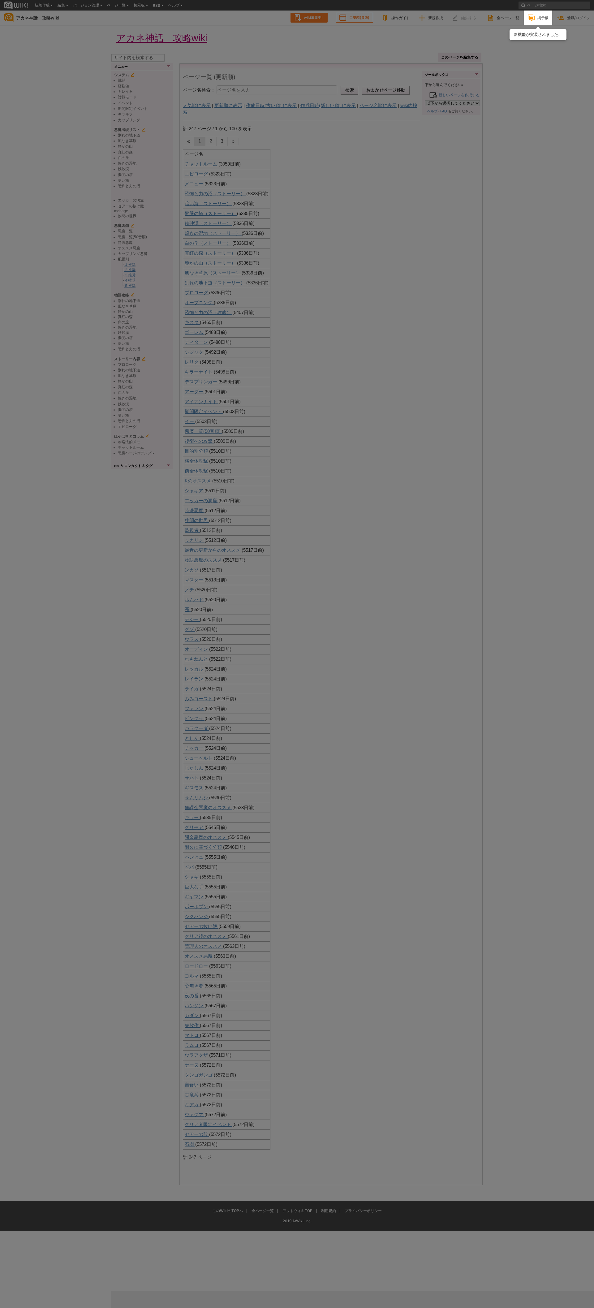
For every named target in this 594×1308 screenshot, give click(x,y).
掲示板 (543, 17)
